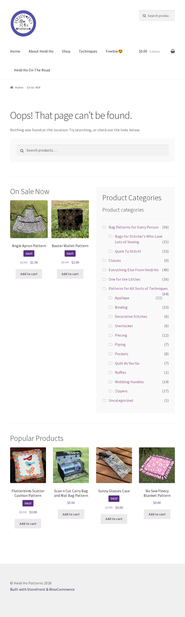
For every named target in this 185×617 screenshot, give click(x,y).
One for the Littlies (124, 279)
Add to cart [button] (28, 274)
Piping (120, 344)
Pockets (121, 353)
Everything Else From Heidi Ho (134, 269)
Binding (121, 307)
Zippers (121, 390)
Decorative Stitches (131, 316)
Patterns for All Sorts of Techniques (138, 288)
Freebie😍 (114, 51)
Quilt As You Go (127, 363)
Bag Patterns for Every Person (134, 227)
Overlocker (124, 325)
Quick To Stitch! (128, 251)
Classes (115, 260)
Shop (66, 51)
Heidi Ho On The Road (32, 70)
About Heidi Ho (41, 51)
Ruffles (120, 372)
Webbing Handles (129, 381)
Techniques (88, 51)
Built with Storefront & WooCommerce (42, 589)
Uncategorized (121, 400)
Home (15, 51)
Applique (122, 297)
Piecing (121, 335)
